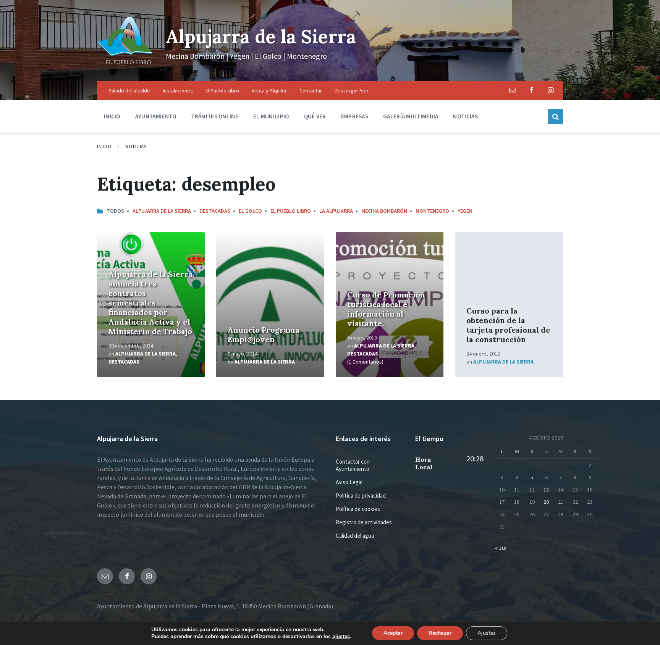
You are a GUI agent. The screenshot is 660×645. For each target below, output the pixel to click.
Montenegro (432, 210)
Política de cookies (358, 508)
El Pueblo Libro (290, 210)
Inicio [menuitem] (112, 116)
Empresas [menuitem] (354, 116)
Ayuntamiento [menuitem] (155, 116)
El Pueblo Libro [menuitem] (222, 90)
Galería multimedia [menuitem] (410, 116)
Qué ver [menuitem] (315, 116)
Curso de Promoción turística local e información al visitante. (386, 309)
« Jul (501, 547)
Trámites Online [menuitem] (214, 116)
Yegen (465, 210)
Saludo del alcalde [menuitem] (129, 90)
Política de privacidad (361, 495)
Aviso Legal (349, 482)
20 (546, 501)
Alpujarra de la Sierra (261, 36)
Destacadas (214, 210)
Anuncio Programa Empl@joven (263, 334)
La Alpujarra (336, 210)
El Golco (250, 210)
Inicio (104, 146)
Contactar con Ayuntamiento (353, 465)
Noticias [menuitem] (465, 116)
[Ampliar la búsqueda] (555, 116)
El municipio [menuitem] (271, 116)
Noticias (135, 146)
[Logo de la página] (125, 66)
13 (546, 489)
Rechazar (440, 633)
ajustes (341, 636)
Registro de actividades (364, 522)
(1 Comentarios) (365, 361)
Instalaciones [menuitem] (178, 90)
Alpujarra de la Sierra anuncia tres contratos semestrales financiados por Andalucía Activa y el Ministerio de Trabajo (150, 302)
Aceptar (393, 633)
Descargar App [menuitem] (352, 90)
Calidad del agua (355, 535)
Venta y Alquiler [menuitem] (269, 90)
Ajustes (486, 633)
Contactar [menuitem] (310, 90)
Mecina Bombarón (384, 210)
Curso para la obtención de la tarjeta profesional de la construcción (508, 325)
